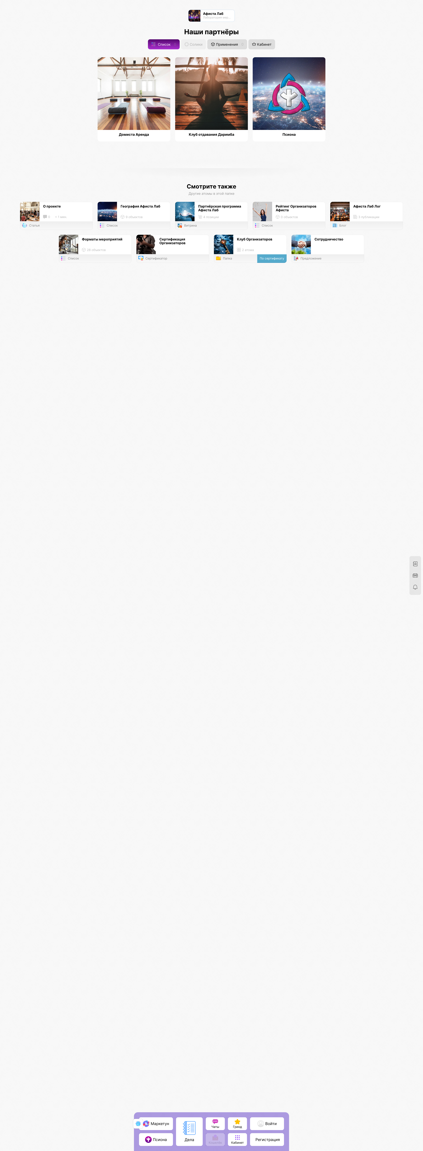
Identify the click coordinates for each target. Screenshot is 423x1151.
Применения (229, 44)
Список (166, 44)
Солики (195, 44)
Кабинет (264, 44)
